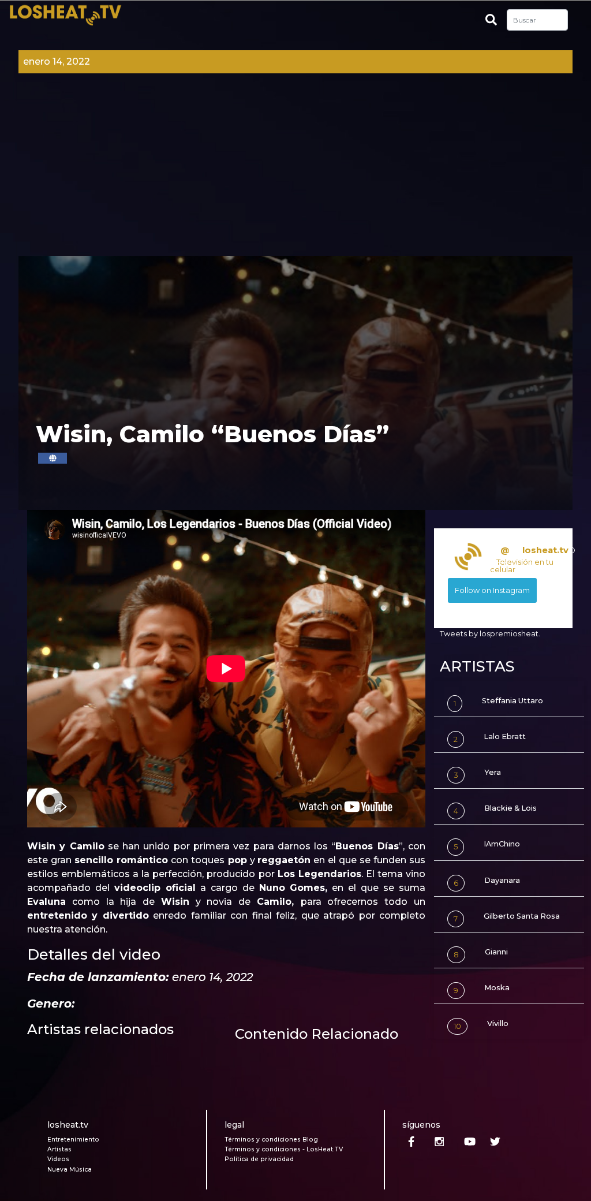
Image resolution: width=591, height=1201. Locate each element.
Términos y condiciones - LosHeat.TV (284, 1149)
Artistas (59, 1149)
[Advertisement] (295, 169)
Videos (58, 1159)
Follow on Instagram (492, 590)
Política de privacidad (259, 1159)
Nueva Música (69, 1169)
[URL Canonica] (52, 458)
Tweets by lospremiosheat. (490, 633)
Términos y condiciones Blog (271, 1139)
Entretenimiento (73, 1139)
